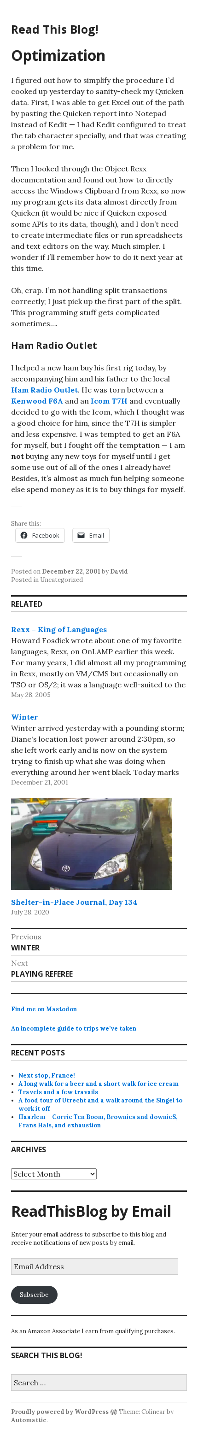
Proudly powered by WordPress (60, 1412)
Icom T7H (109, 400)
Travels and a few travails (58, 1092)
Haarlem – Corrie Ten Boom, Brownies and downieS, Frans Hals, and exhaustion (97, 1121)
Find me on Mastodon (44, 1009)
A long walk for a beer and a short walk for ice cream (98, 1084)
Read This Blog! (54, 29)
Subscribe (34, 1295)
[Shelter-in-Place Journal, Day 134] (91, 844)
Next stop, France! (46, 1075)
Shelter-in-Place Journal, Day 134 (74, 902)
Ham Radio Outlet (44, 389)
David (119, 571)
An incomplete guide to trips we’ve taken (73, 1028)
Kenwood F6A (37, 400)
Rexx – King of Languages (59, 629)
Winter (24, 716)
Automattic (29, 1420)
